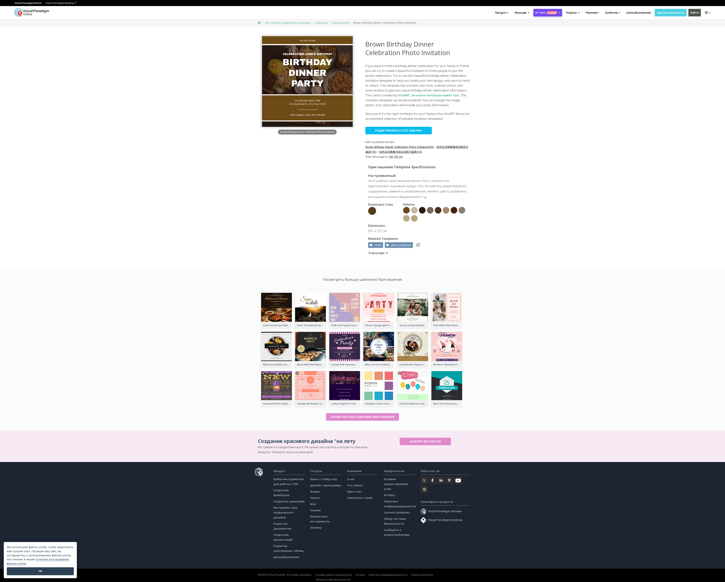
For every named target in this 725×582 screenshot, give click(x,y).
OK (40, 571)
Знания (315, 510)
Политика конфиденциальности (388, 574)
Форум (315, 491)
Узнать (315, 498)
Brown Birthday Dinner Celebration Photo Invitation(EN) (399, 147)
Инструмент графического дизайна (288, 23)
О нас (351, 479)
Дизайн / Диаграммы (325, 485)
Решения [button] (591, 12)
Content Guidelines (397, 512)
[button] (521, 12)
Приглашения (340, 23)
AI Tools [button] (545, 12)
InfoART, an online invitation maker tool (428, 95)
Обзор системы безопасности (333, 579)
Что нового (355, 485)
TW (396, 156)
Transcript (376, 253)
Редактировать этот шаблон (398, 130)
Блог (313, 504)
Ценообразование (638, 12)
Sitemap (316, 527)
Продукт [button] (501, 12)
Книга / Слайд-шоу (323, 479)
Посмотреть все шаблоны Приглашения (362, 417)
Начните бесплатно (425, 441)
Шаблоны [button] (611, 12)
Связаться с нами (360, 498)
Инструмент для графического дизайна (285, 512)
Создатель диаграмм (289, 501)
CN (400, 156)
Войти (694, 12)
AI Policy (389, 495)
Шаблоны (321, 23)
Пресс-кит (354, 491)
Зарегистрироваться (670, 12)
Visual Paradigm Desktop (60, 3)
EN (391, 156)
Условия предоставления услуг (396, 484)
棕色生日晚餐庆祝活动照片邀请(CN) (400, 152)
